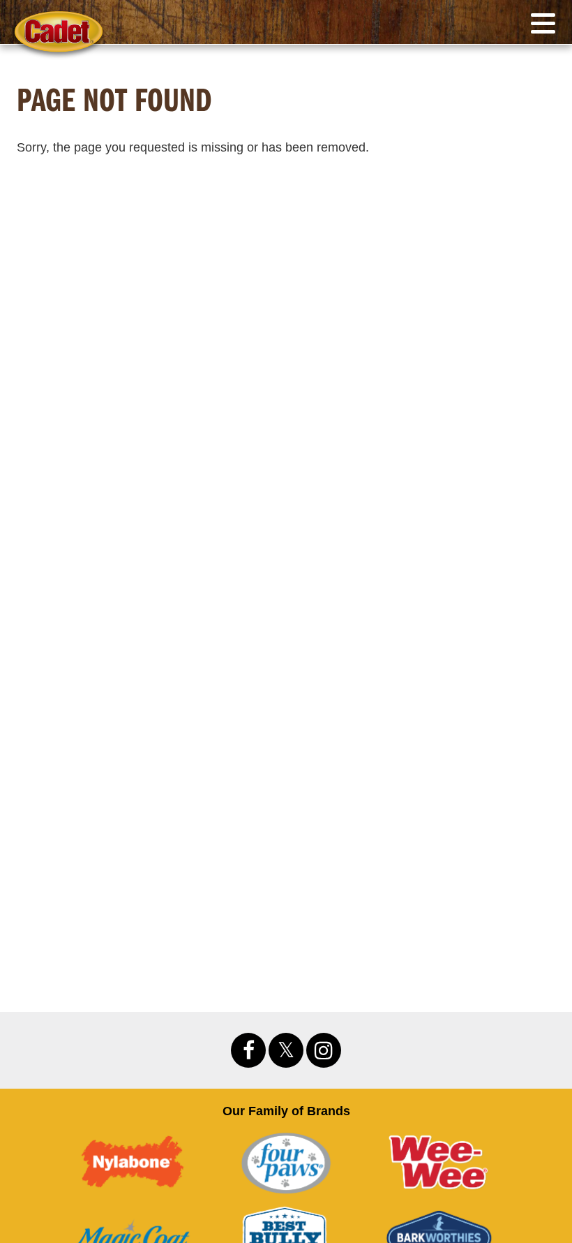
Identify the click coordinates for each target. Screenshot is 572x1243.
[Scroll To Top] (535, 1080)
